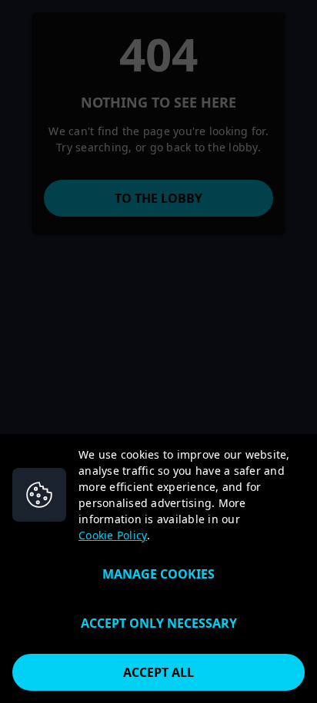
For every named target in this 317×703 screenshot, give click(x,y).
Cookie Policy (112, 535)
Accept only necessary (159, 623)
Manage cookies (158, 573)
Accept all (158, 672)
